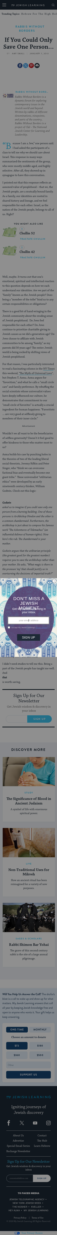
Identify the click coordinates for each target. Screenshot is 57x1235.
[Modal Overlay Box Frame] (28, 617)
